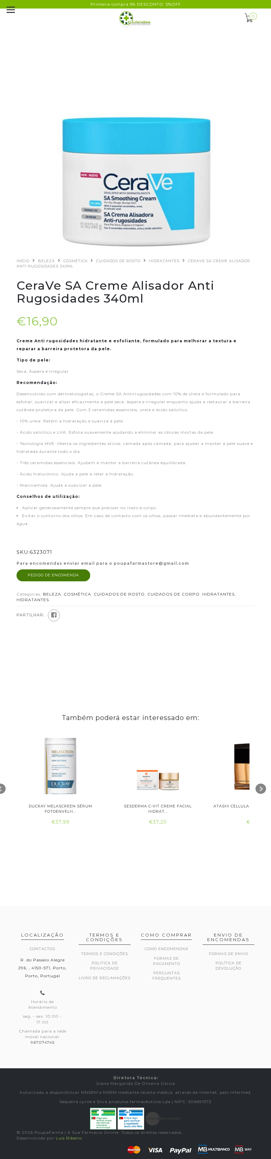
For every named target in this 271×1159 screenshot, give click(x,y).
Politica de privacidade (104, 966)
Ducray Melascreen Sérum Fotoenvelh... (60, 808)
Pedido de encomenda (53, 575)
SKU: (23, 552)
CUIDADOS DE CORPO (173, 594)
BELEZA (46, 261)
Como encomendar (166, 948)
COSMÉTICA (75, 261)
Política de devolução (228, 966)
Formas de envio (228, 953)
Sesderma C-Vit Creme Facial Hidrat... (158, 808)
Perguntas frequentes (166, 976)
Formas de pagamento (166, 961)
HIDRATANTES (164, 261)
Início (23, 261)
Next (260, 789)
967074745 (43, 1042)
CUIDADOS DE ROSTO (118, 261)
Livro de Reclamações (105, 978)
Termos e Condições (104, 953)
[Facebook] (54, 615)
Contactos (42, 948)
